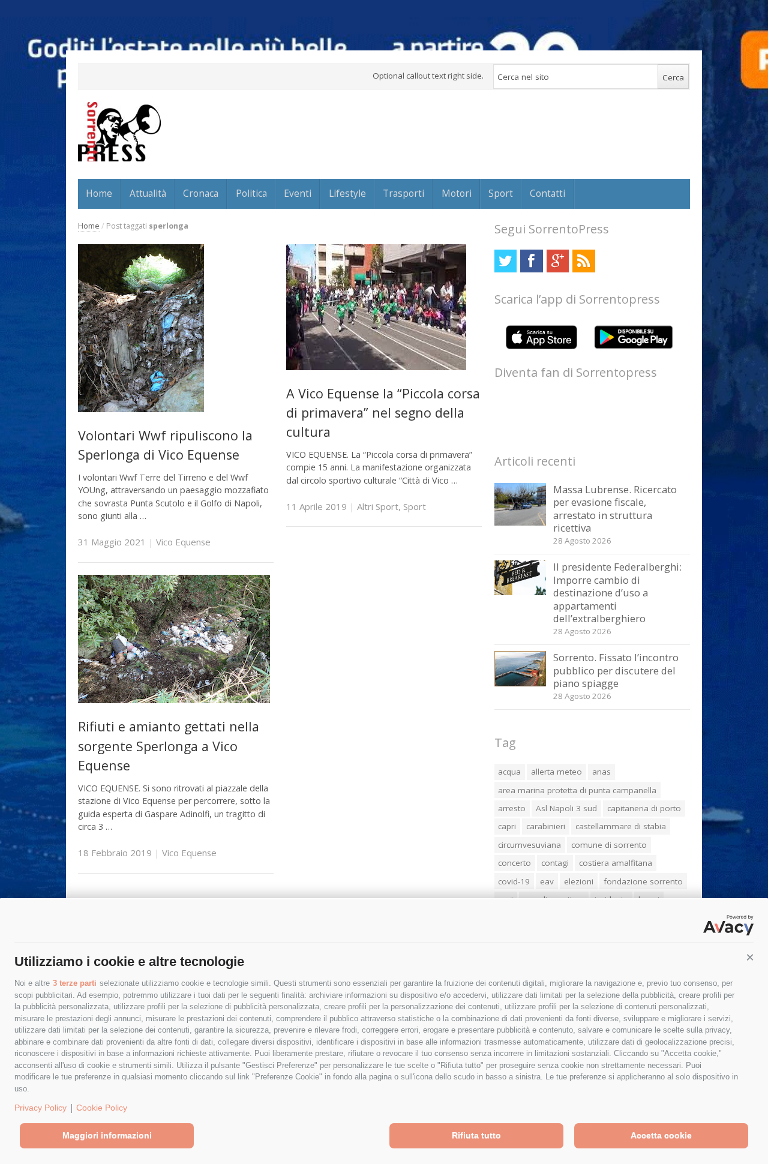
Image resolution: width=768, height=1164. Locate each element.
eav (547, 881)
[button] (750, 957)
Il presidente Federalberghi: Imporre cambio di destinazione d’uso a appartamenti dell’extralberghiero (617, 592)
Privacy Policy (40, 1107)
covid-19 (514, 881)
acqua (509, 771)
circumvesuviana (529, 844)
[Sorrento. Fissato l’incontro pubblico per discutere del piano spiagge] (520, 683)
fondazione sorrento (643, 881)
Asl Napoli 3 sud (566, 808)
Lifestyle (347, 193)
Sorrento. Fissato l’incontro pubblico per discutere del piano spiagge (616, 670)
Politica (251, 193)
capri (507, 826)
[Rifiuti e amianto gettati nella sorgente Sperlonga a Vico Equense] (174, 700)
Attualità (148, 193)
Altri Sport (377, 506)
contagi (555, 862)
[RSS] (583, 261)
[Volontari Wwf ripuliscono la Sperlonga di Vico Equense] (141, 409)
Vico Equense (183, 542)
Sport (500, 193)
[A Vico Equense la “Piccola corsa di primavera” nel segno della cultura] (376, 367)
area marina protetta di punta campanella (577, 790)
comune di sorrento (609, 844)
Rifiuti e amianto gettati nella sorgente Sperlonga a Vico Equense (168, 746)
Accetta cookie (661, 1135)
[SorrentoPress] (119, 131)
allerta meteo (556, 771)
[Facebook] (531, 261)
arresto (512, 808)
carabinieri (545, 826)
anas (601, 771)
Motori (457, 193)
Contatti (547, 193)
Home (99, 193)
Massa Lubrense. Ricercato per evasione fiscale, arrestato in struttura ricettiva (615, 508)
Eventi (297, 193)
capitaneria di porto (644, 808)
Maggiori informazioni (107, 1135)
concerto (514, 862)
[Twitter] (505, 261)
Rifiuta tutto (476, 1135)
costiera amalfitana (615, 862)
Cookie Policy (101, 1107)
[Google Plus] (558, 261)
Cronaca (200, 193)
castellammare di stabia (620, 826)
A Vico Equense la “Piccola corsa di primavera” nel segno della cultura (383, 413)
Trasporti (403, 193)
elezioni (578, 881)
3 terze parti (75, 983)
